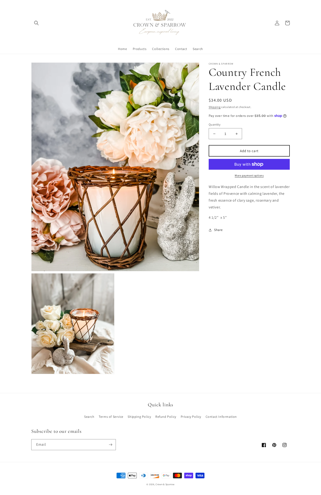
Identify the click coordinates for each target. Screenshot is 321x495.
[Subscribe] (110, 444)
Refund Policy (165, 416)
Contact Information (221, 416)
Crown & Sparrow (165, 484)
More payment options (249, 175)
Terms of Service (111, 416)
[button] (36, 23)
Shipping (215, 107)
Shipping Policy (139, 416)
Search (89, 416)
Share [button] (218, 230)
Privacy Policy (191, 416)
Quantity (214, 125)
